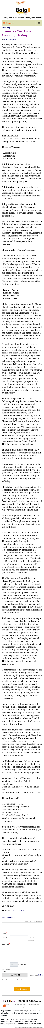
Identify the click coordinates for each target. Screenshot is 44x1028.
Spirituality (6, 28)
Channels (9, 23)
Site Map (38, 1006)
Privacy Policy (22, 1006)
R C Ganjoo (10, 39)
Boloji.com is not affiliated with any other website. (23, 18)
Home (17, 1004)
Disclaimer (32, 1004)
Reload (40, 975)
